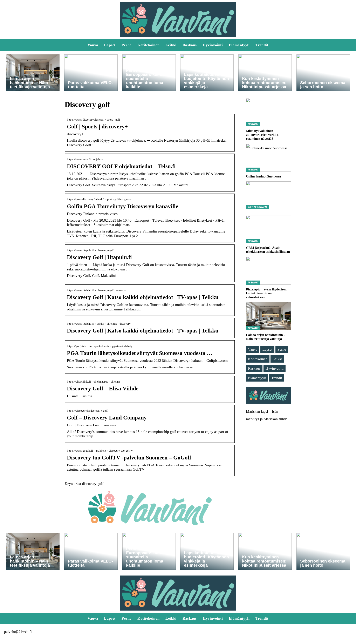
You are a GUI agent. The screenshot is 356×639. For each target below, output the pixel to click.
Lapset (110, 45)
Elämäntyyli (239, 45)
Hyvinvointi (213, 45)
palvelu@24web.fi (18, 632)
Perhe (126, 45)
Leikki (171, 45)
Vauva (93, 45)
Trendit (261, 45)
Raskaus (190, 45)
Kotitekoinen (148, 45)
